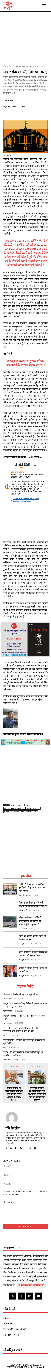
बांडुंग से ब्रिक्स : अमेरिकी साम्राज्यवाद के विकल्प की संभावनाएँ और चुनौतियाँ (30, 921)
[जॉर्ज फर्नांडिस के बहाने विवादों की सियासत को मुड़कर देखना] (10, 955)
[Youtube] (38, 1296)
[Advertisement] (25, 38)
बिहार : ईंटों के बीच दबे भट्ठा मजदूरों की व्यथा (21, 994)
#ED (12, 805)
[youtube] (35, 1148)
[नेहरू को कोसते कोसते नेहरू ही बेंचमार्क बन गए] (10, 939)
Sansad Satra (31, 811)
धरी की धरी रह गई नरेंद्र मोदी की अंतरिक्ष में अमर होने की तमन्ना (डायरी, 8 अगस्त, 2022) (14, 1094)
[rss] (21, 1148)
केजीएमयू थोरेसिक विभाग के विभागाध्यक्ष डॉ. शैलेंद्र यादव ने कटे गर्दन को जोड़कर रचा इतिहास (37, 1094)
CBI (27, 805)
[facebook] (7, 1148)
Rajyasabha (19, 811)
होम (4, 66)
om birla (8, 811)
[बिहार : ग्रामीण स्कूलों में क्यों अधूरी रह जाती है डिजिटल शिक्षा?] (10, 906)
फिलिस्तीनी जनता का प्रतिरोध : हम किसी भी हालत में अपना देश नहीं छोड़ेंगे (33, 887)
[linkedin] (16, 1148)
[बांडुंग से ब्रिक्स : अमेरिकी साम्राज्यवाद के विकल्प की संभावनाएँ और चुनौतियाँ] (10, 922)
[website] (30, 1148)
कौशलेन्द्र (6, 1060)
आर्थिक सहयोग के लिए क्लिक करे (31, 1285)
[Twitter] (12, 114)
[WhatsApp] (18, 114)
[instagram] (11, 1148)
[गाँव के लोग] (12, 1118)
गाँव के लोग (9, 100)
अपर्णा (5, 1035)
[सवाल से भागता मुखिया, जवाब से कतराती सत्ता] (10, 971)
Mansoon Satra (33, 808)
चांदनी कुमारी (23, 910)
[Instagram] (29, 1296)
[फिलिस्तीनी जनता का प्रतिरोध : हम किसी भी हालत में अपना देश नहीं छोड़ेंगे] (10, 889)
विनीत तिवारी (23, 895)
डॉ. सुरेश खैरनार (24, 944)
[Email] (25, 114)
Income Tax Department (14, 808)
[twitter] (26, 1148)
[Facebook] (6, 114)
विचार (11, 66)
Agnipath (20, 805)
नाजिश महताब (7, 999)
